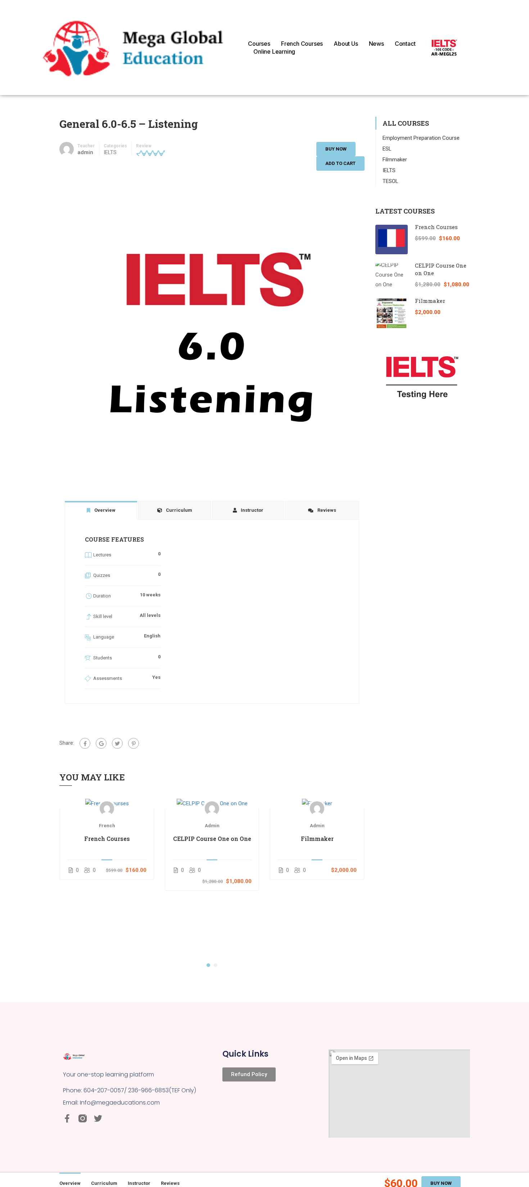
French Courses (302, 43)
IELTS (110, 152)
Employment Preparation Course (421, 138)
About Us (346, 43)
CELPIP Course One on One (212, 838)
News (376, 43)
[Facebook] (85, 743)
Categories (115, 145)
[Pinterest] (133, 743)
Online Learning (274, 51)
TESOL (390, 181)
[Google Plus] (101, 743)
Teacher (86, 145)
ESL (387, 148)
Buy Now (336, 149)
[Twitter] (117, 743)
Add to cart (340, 163)
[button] (208, 965)
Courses (259, 43)
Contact (405, 43)
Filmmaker (317, 838)
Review (144, 145)
